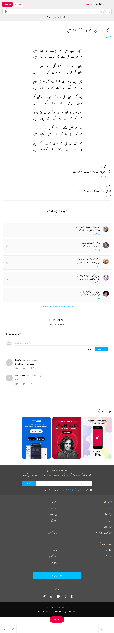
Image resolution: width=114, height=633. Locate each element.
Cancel (90, 349)
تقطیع (110, 520)
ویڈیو (54, 17)
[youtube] (58, 596)
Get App (7, 4)
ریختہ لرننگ (108, 556)
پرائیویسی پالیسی (72, 489)
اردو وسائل (108, 527)
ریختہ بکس (54, 562)
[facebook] (72, 596)
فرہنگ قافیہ (108, 514)
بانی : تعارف (53, 514)
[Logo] (101, 4)
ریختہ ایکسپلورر (52, 533)
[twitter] (65, 596)
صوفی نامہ (109, 550)
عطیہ (110, 508)
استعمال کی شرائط (56, 607)
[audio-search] (5, 11)
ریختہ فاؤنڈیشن (52, 508)
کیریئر (55, 527)
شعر (64, 17)
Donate (18, 5)
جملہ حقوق (47, 607)
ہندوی (55, 550)
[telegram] (44, 596)
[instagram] (51, 596)
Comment (101, 349)
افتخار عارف (108, 37)
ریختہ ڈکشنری (53, 556)
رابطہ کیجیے (54, 520)
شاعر (68, 17)
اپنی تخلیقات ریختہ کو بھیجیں (103, 533)
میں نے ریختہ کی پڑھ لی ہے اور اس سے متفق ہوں (66, 489)
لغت (59, 17)
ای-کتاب (47, 17)
